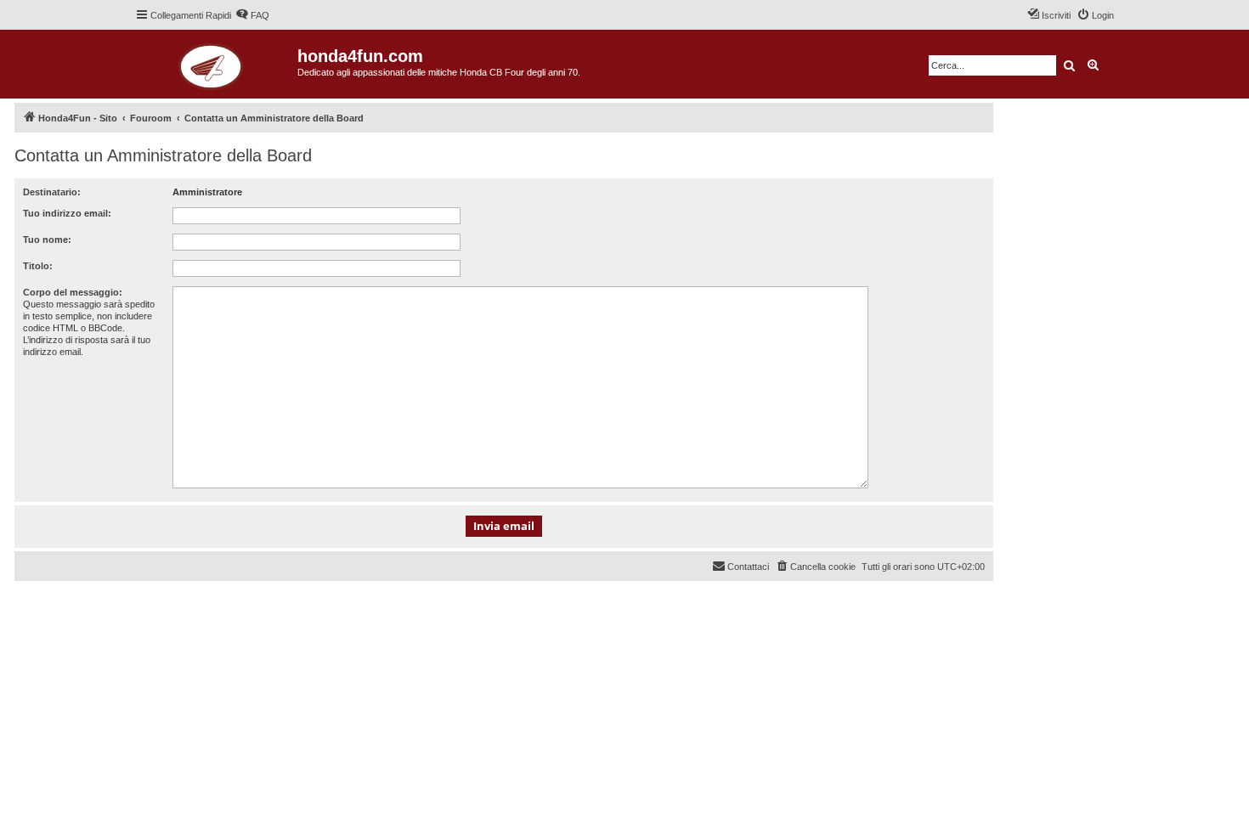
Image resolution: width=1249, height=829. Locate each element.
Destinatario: (52, 192)
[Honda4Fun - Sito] (216, 64)
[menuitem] (252, 15)
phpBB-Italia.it (128, 607)
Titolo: (38, 266)
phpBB (78, 595)
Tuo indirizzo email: (67, 213)
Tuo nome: (47, 239)
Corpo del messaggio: (72, 292)
